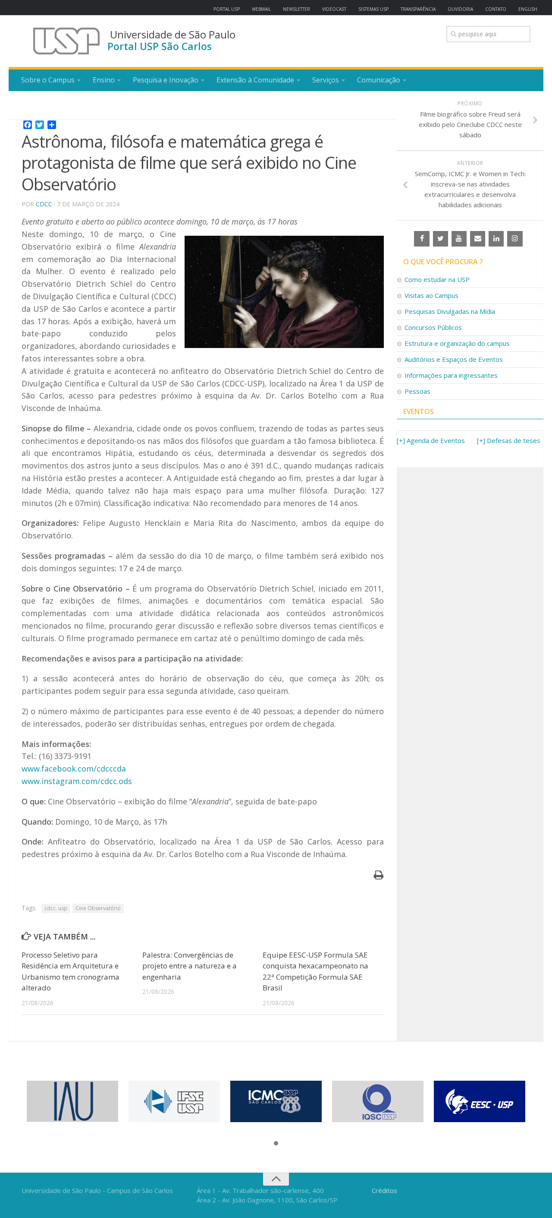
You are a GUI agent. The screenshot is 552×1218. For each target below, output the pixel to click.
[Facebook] (421, 239)
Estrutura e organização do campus (457, 343)
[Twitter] (440, 239)
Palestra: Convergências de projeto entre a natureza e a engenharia (189, 966)
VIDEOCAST (334, 9)
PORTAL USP (226, 9)
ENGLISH (527, 9)
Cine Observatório (98, 908)
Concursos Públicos (433, 327)
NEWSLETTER (296, 9)
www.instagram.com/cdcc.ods (77, 781)
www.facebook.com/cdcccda (74, 768)
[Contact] (477, 239)
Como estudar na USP (437, 279)
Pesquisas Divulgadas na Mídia (450, 311)
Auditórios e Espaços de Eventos (454, 359)
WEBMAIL (261, 9)
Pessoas (417, 391)
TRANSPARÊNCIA (418, 9)
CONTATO (495, 9)
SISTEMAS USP (373, 9)
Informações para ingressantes (451, 375)
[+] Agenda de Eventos (431, 440)
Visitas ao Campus (431, 295)
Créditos (384, 1190)
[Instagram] (514, 239)
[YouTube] (459, 239)
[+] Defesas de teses (508, 440)
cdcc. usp (55, 908)
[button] (276, 1143)
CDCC (44, 204)
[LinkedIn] (496, 239)
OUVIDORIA (460, 9)
